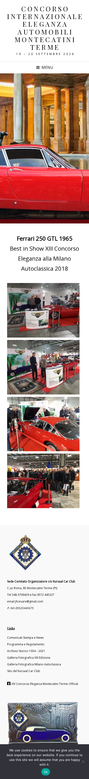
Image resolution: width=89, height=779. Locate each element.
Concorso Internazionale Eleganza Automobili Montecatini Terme (45, 27)
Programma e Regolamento (25, 644)
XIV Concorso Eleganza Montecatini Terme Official (44, 684)
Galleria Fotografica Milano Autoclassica (34, 664)
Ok (46, 772)
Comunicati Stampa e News (25, 638)
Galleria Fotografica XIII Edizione (28, 658)
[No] (83, 761)
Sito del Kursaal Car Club (23, 671)
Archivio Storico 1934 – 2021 (26, 651)
